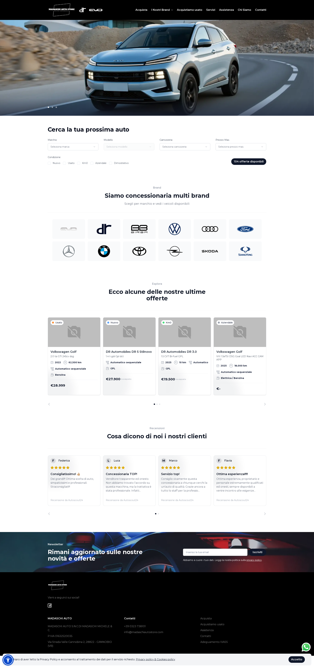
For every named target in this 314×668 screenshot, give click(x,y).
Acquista (141, 9)
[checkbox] (49, 163)
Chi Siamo (244, 9)
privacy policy (254, 560)
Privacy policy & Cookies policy (155, 659)
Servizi (210, 9)
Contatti (260, 9)
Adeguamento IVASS (214, 642)
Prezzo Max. (223, 139)
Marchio (52, 139)
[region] (157, 361)
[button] (8, 660)
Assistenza (226, 9)
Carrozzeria (166, 139)
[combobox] (73, 146)
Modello (108, 139)
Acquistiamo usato (189, 9)
